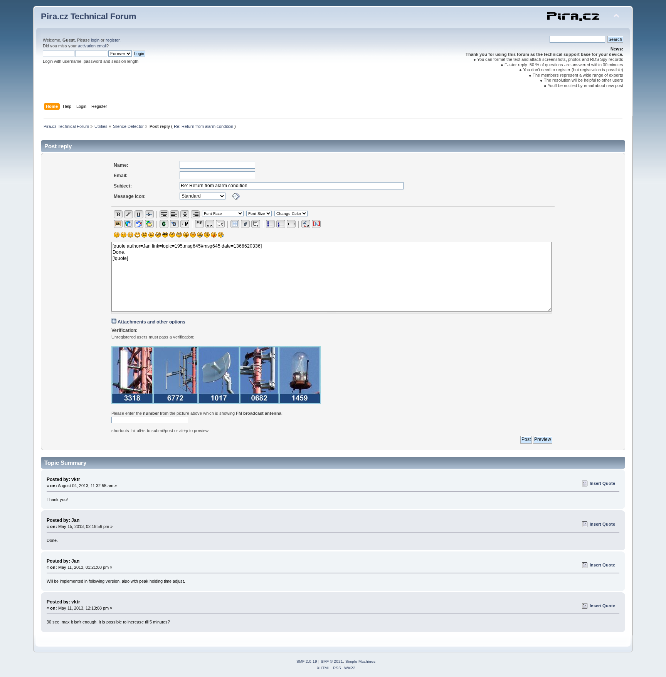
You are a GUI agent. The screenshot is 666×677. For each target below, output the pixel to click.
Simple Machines (360, 661)
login (95, 40)
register (112, 40)
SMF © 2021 (332, 661)
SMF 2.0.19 (306, 661)
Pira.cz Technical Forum (88, 16)
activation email (92, 46)
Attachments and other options (151, 322)
